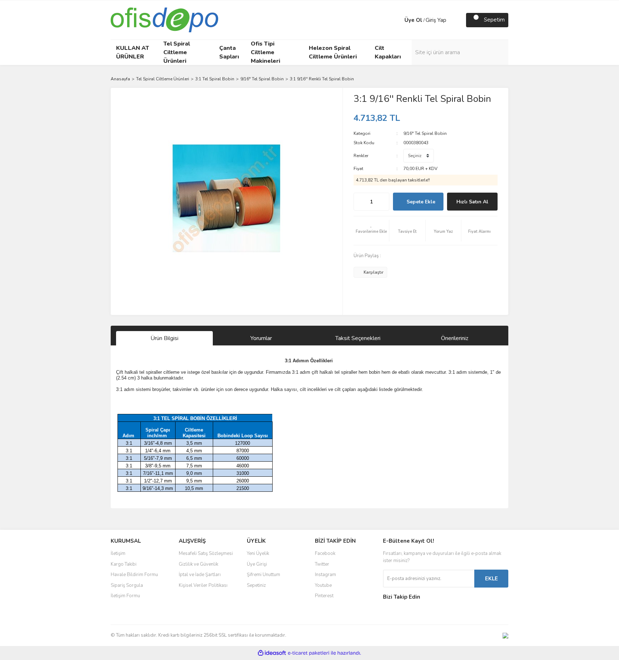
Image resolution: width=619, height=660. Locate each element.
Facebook (325, 553)
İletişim (118, 553)
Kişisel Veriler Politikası (203, 585)
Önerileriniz (454, 338)
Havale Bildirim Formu (134, 574)
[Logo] (164, 19)
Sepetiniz (256, 585)
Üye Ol (413, 20)
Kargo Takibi (123, 564)
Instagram (325, 574)
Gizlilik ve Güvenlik (198, 564)
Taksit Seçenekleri (357, 338)
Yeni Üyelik (258, 553)
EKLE (491, 578)
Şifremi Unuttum (263, 574)
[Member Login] (397, 20)
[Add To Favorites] (371, 230)
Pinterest (324, 596)
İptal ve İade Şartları (200, 574)
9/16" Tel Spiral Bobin (425, 133)
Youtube (323, 585)
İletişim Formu (125, 596)
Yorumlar (261, 338)
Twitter (322, 564)
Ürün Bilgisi (164, 338)
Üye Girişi (257, 564)
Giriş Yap (436, 20)
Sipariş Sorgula (127, 585)
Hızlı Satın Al (472, 201)
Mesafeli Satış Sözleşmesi (206, 553)
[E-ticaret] (309, 653)
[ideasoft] (272, 653)
